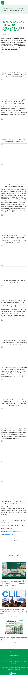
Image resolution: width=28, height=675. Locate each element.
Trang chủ (5, 8)
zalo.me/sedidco (9, 534)
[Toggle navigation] (25, 2)
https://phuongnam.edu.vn (13, 531)
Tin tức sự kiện (12, 8)
